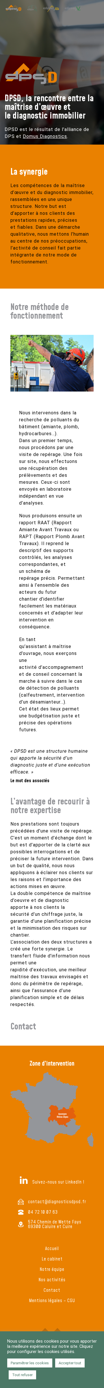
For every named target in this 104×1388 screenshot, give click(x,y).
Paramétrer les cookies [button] (30, 1363)
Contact (52, 1290)
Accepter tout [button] (70, 1363)
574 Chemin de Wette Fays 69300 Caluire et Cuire (54, 1224)
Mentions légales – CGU (52, 1300)
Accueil (52, 1248)
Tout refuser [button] (22, 1375)
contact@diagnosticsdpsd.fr (57, 1202)
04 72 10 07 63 (43, 1212)
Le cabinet (52, 1259)
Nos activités (52, 1280)
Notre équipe (52, 1269)
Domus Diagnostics (45, 136)
